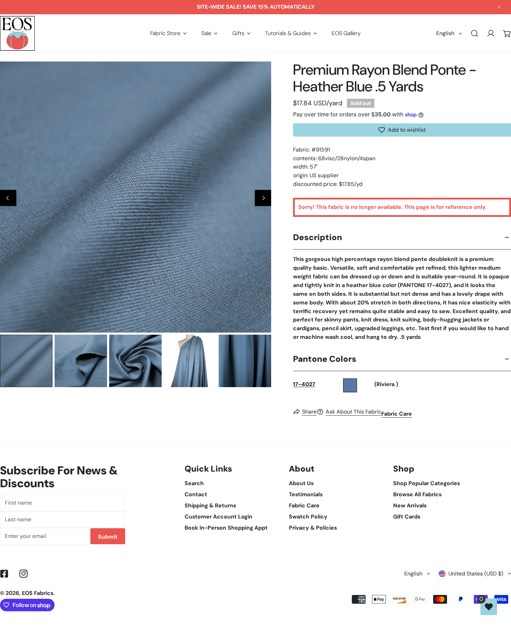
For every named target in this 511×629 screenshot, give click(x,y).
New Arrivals (410, 505)
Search (194, 483)
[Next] (263, 198)
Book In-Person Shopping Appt (226, 527)
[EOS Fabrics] (17, 33)
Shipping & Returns (210, 505)
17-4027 (304, 384)
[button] (168, 33)
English (445, 33)
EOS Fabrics (37, 593)
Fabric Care (396, 413)
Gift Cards (406, 516)
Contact (196, 494)
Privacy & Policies (313, 527)
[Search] (475, 33)
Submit (107, 536)
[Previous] (8, 198)
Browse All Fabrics (417, 494)
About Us (301, 483)
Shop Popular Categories (426, 483)
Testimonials (306, 494)
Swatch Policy (308, 516)
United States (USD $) (475, 573)
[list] (135, 197)
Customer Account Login (218, 516)
